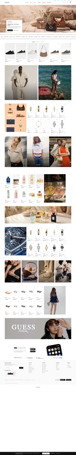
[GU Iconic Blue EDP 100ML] (8, 179)
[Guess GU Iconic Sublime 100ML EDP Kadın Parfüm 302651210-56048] (24, 194)
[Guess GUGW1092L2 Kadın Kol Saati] (54, 109)
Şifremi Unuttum (44, 368)
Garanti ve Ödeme (31, 369)
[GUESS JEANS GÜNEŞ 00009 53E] (8, 291)
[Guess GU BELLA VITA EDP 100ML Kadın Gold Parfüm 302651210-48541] (31, 194)
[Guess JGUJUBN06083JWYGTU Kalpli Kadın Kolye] (46, 124)
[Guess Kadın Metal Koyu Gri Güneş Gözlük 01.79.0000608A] (31, 306)
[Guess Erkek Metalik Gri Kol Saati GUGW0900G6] (54, 124)
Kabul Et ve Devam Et (46, 453)
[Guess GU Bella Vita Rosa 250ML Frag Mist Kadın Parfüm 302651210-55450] (16, 194)
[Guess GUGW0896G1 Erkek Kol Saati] (62, 109)
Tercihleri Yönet (53, 453)
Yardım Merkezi (69, 0)
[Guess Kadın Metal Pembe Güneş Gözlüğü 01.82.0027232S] (16, 291)
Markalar (68, 362)
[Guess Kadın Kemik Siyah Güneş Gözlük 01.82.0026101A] (24, 291)
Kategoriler (57, 362)
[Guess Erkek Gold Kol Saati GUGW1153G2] (46, 247)
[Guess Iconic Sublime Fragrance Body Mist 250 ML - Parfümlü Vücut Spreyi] (8, 194)
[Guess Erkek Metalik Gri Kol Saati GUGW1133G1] (62, 247)
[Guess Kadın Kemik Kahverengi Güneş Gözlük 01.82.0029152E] (8, 306)
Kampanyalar (57, 369)
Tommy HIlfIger (11, 36)
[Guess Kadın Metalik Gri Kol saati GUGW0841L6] (62, 124)
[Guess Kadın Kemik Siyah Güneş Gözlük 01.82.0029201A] (39, 306)
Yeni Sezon (57, 364)
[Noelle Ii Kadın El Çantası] (10, 51)
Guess (7, 36)
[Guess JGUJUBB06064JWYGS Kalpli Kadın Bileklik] (38, 124)
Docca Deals (57, 368)
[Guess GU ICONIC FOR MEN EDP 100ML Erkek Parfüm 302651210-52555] (39, 194)
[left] (4, 52)
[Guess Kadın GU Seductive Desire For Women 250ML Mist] (31, 179)
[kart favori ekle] (33, 104)
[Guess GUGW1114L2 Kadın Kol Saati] (30, 109)
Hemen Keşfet (10, 30)
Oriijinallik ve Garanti (31, 368)
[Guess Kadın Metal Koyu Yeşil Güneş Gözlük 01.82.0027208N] (31, 291)
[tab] (33, 42)
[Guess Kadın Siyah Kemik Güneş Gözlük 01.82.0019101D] (24, 306)
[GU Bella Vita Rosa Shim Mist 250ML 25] (24, 179)
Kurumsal (30, 362)
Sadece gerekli (58, 453)
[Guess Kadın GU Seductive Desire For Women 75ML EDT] (39, 179)
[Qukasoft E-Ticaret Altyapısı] (38, 387)
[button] (27, 2)
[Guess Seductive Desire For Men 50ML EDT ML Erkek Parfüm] (16, 179)
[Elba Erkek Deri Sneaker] (55, 51)
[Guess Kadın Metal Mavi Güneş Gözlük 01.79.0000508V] (16, 306)
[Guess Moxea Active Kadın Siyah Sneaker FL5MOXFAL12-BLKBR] (32, 51)
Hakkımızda (30, 364)
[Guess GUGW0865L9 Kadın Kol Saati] (46, 109)
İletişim (61, 0)
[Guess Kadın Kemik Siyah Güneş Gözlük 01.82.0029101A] (39, 291)
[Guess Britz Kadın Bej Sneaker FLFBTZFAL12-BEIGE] (66, 48)
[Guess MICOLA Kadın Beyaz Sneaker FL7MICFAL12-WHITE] (43, 51)
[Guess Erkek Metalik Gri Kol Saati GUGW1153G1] (54, 247)
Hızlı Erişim (43, 362)
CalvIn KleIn (4, 36)
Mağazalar (55, 0)
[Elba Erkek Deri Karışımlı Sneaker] (21, 51)
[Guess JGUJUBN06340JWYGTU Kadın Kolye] (30, 124)
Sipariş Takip (43, 369)
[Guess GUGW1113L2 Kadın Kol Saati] (38, 109)
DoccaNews (65, 0)
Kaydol (21, 367)
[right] (71, 52)
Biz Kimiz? (58, 0)
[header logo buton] (7, 2)
